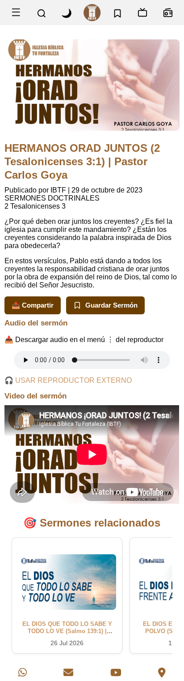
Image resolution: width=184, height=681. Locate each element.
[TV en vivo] (142, 12)
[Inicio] (92, 12)
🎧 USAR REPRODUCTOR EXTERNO (68, 380)
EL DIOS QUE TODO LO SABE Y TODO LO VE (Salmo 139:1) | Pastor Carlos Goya (67, 631)
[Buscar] (41, 13)
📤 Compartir (33, 305)
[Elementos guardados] (117, 12)
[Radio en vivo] (168, 12)
